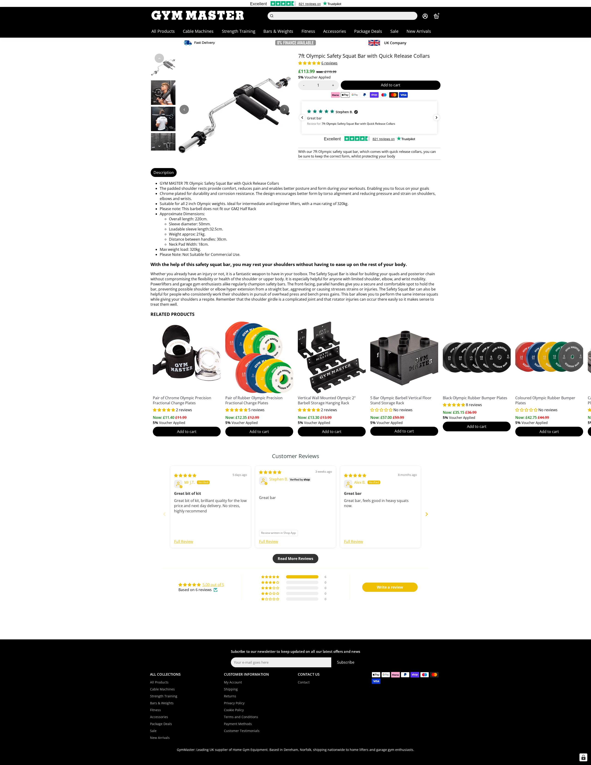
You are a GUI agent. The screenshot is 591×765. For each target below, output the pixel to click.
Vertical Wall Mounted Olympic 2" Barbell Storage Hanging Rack (327, 400)
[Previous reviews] (302, 118)
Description (164, 172)
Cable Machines (198, 31)
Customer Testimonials (241, 731)
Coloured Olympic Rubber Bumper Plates (545, 400)
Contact (304, 682)
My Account (233, 682)
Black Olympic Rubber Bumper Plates (475, 397)
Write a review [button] (390, 587)
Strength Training (238, 31)
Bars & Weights (278, 31)
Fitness (308, 31)
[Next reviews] (437, 118)
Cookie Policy (234, 710)
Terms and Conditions (241, 717)
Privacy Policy (234, 703)
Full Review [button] (183, 541)
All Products (163, 31)
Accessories (334, 31)
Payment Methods (238, 724)
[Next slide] (426, 514)
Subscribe (345, 662)
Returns (230, 696)
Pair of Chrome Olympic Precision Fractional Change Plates (182, 400)
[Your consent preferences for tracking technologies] (583, 757)
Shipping (231, 689)
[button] (309, 63)
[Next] (159, 146)
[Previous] (159, 58)
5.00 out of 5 (213, 584)
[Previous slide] (164, 514)
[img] (185, 475)
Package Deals (368, 31)
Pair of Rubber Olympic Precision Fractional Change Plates (254, 400)
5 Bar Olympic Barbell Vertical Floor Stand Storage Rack (400, 400)
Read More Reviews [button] (295, 558)
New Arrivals (419, 31)
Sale (394, 31)
